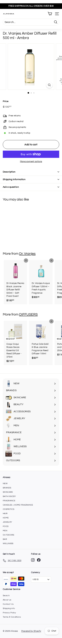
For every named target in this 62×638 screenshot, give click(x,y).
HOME (6, 518)
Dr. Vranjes (27, 253)
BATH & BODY (9, 496)
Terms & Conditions (12, 617)
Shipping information (14, 179)
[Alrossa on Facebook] (39, 560)
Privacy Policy (9, 613)
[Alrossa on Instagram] (33, 560)
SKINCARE (8, 492)
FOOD (5, 526)
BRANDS (7, 488)
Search (6, 595)
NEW (5, 483)
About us (7, 600)
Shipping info (9, 608)
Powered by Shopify (31, 631)
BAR (5, 539)
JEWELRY (7, 522)
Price (6, 101)
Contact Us (8, 604)
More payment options (31, 161)
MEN (5, 531)
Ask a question (11, 187)
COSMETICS (8, 509)
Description (9, 172)
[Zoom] (49, 85)
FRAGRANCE (9, 501)
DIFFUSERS (28, 314)
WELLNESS (8, 543)
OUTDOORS (8, 535)
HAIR (5, 513)
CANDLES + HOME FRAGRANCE (18, 505)
